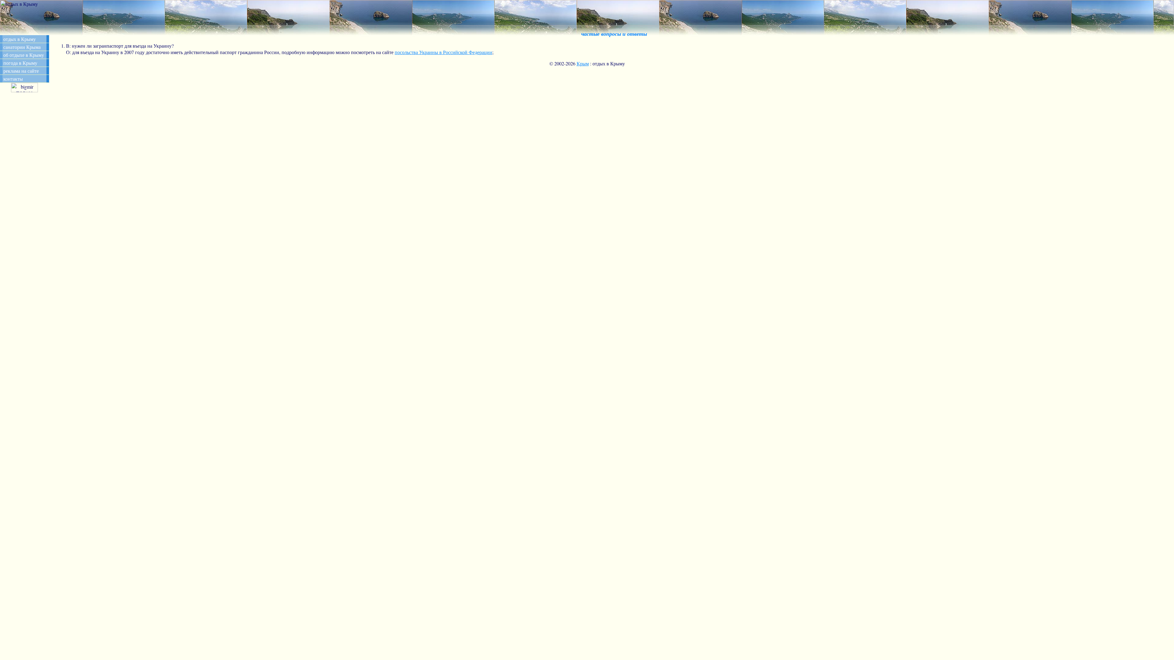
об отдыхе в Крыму (23, 55)
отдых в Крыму (19, 39)
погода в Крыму (20, 63)
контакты (13, 78)
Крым (583, 63)
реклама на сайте (21, 71)
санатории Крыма (22, 47)
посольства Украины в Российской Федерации (443, 52)
